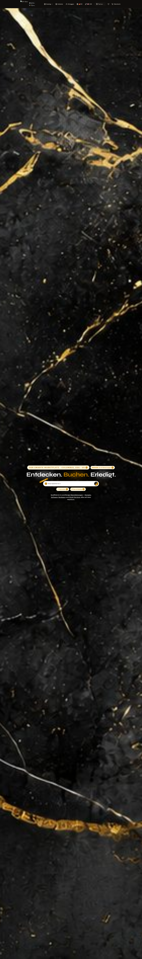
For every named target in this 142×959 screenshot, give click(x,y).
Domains (88, 495)
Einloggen (71, 4)
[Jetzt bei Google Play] (32, 5)
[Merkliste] (108, 4)
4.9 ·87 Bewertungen (105, 467)
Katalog (48, 4)
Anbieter (60, 4)
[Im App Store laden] (32, 3)
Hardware (61, 497)
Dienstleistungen (77, 495)
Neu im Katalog (77, 489)
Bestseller (62, 489)
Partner (100, 4)
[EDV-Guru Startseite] (24, 4)
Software (54, 497)
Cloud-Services (74, 497)
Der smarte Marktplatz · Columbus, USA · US (57, 467)
